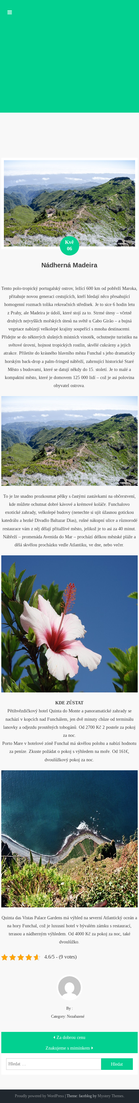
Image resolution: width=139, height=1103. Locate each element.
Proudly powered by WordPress (39, 1096)
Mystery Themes (110, 1096)
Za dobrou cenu (71, 1037)
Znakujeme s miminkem (68, 1048)
